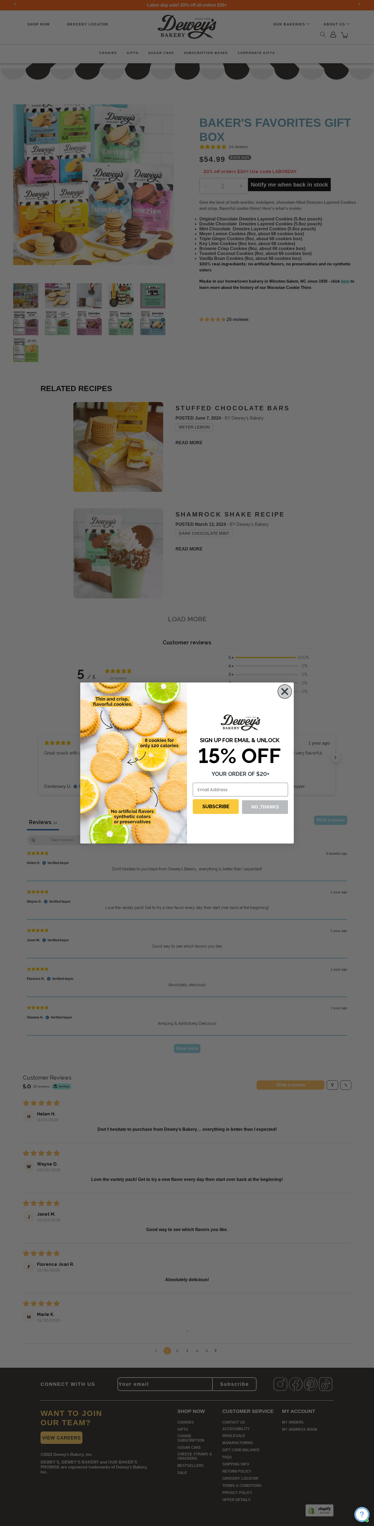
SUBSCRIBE (215, 806)
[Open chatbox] (362, 1514)
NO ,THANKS (265, 807)
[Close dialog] (285, 691)
